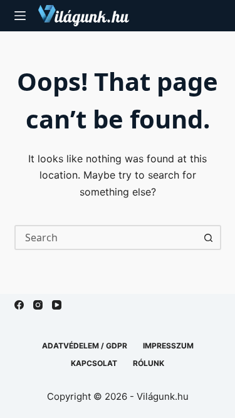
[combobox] (106, 237)
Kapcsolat (94, 363)
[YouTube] (56, 305)
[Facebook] (19, 305)
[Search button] (208, 237)
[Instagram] (38, 305)
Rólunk (148, 363)
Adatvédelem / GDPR (84, 345)
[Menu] (20, 15)
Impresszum (168, 345)
